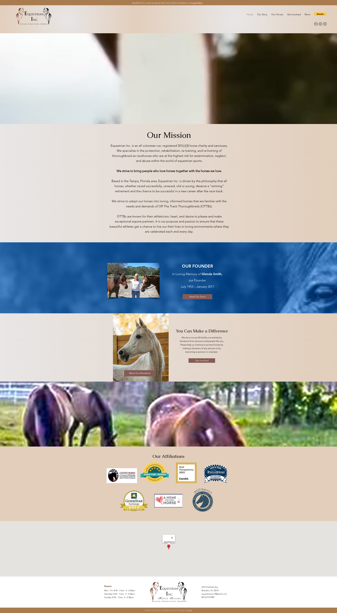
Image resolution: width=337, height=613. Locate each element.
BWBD (189, 610)
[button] (320, 14)
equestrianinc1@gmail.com (214, 594)
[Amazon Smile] (325, 24)
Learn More (197, 3)
